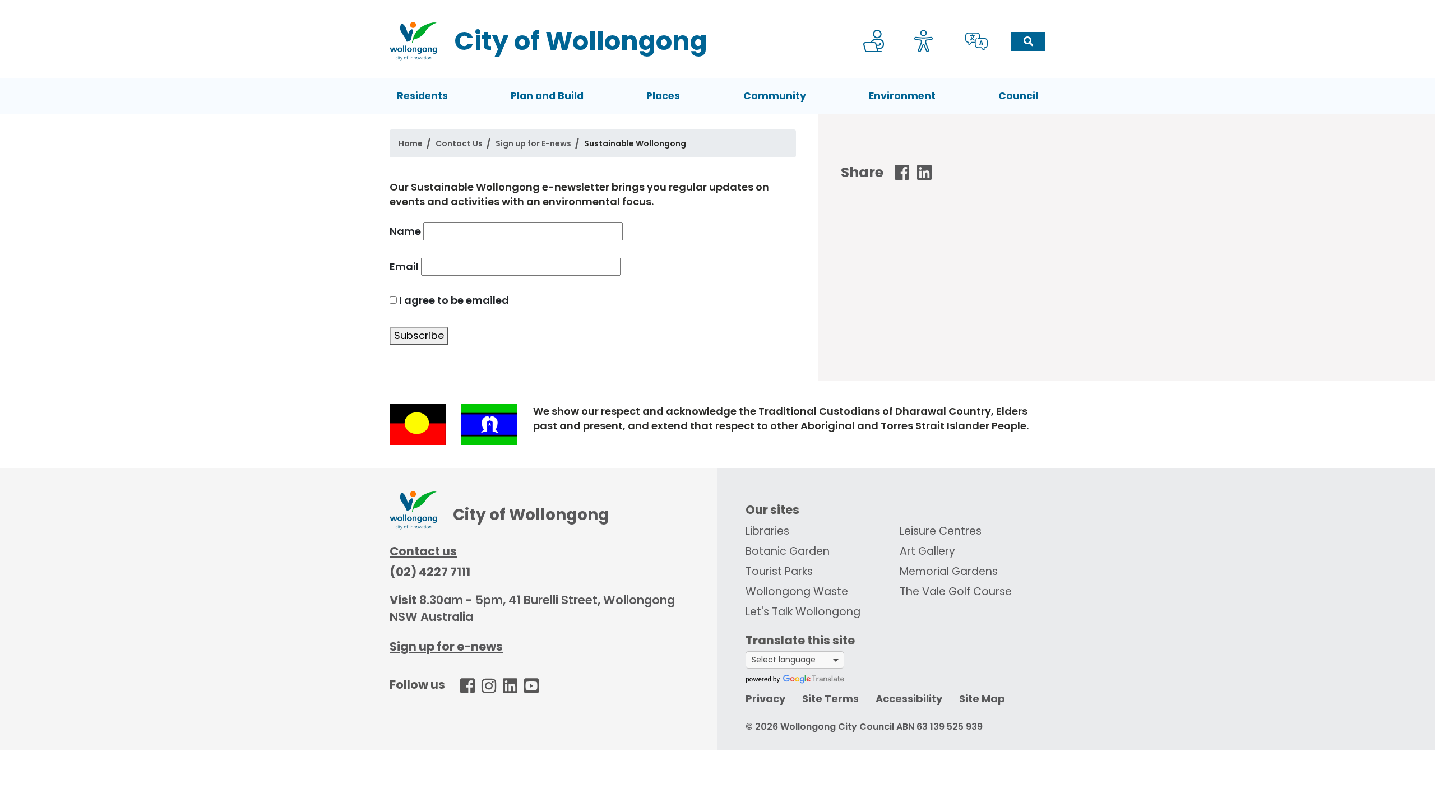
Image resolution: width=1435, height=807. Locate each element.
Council (1018, 96)
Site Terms (830, 699)
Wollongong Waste (797, 591)
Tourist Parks (779, 571)
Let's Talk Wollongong (803, 611)
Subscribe (419, 335)
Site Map (982, 699)
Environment (902, 96)
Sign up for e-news (446, 646)
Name (405, 231)
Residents (422, 96)
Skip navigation (720, 8)
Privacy (765, 699)
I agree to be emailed (454, 300)
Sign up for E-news (533, 143)
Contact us (423, 551)
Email (404, 266)
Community (774, 96)
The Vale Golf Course (956, 591)
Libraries (767, 531)
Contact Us (459, 143)
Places (663, 96)
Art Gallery (927, 551)
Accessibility (909, 699)
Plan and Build (547, 96)
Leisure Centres (941, 531)
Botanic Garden (788, 551)
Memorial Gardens (949, 571)
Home (411, 143)
